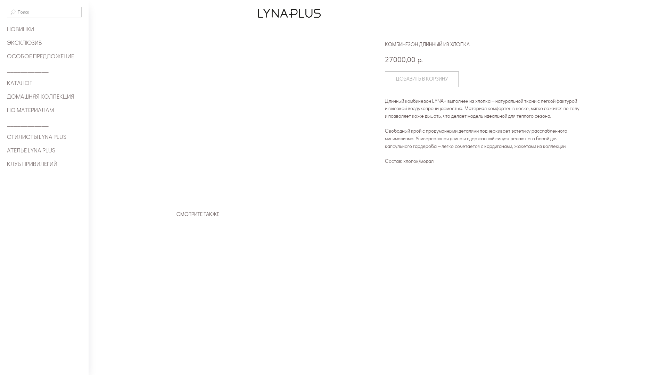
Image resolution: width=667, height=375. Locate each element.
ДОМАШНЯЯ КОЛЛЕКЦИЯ (40, 97)
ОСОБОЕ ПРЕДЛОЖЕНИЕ (40, 56)
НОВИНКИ (20, 29)
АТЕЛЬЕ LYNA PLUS (31, 151)
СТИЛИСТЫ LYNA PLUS (36, 137)
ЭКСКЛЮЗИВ (24, 43)
